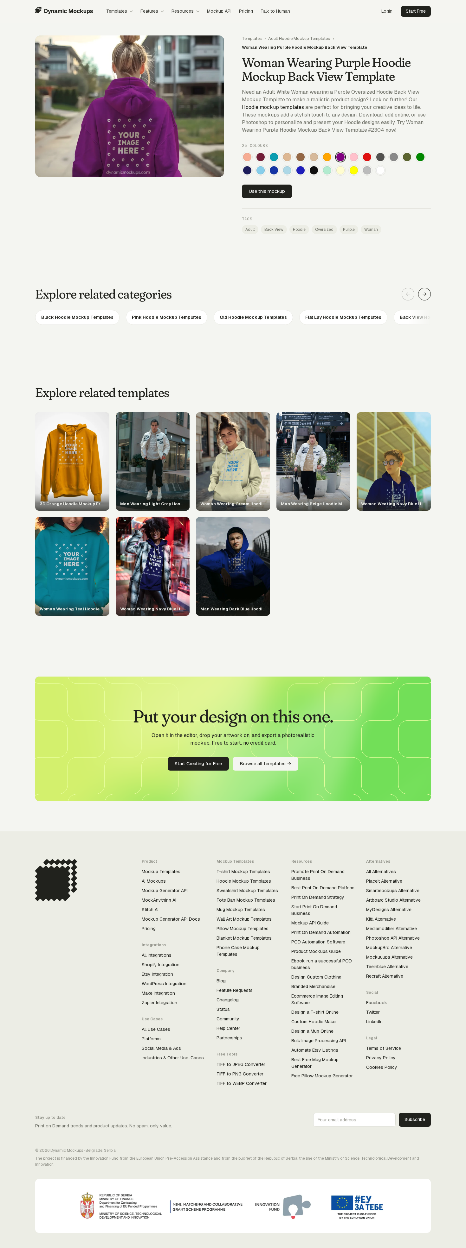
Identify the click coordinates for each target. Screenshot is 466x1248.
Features (149, 11)
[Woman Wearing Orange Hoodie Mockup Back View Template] (327, 157)
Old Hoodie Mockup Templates (253, 317)
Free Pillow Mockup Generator (322, 1076)
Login (386, 11)
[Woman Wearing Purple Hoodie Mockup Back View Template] (340, 157)
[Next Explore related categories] (424, 294)
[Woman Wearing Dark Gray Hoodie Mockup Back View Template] (380, 157)
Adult (250, 229)
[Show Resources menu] (197, 11)
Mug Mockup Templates (241, 909)
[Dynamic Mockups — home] (64, 11)
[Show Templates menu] (131, 11)
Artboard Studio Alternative (393, 900)
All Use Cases (156, 1029)
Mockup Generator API (165, 890)
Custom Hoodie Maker (314, 1021)
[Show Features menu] (162, 11)
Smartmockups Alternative (392, 890)
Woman (371, 229)
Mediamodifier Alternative (391, 928)
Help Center (228, 1028)
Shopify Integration (160, 965)
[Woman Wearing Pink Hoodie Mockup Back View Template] (353, 157)
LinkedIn (374, 1021)
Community (228, 1019)
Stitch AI (150, 909)
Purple (349, 229)
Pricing (246, 11)
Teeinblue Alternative (387, 966)
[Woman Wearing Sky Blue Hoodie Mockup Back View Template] (260, 170)
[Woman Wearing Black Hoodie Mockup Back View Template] (313, 170)
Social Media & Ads (161, 1048)
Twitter (373, 1012)
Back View (273, 229)
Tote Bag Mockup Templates (246, 900)
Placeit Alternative (384, 881)
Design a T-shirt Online (315, 1012)
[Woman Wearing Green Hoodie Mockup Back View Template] (420, 157)
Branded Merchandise (313, 986)
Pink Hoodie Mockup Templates (166, 317)
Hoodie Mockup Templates (244, 881)
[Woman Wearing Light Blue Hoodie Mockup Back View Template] (287, 170)
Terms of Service (383, 1048)
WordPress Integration (164, 983)
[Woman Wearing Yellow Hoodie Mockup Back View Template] (353, 170)
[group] (233, 317)
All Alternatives (381, 871)
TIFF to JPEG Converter (241, 1064)
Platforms (151, 1039)
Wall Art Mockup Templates (244, 919)
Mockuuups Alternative (389, 957)
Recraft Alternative (384, 976)
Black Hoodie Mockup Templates (77, 317)
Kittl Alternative (381, 919)
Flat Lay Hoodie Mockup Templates (343, 317)
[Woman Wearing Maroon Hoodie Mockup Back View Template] (260, 157)
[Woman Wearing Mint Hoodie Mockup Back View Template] (327, 170)
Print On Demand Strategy (317, 897)
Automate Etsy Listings (314, 1050)
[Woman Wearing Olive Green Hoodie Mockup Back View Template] (407, 157)
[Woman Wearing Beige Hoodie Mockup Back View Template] (313, 157)
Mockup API (219, 11)
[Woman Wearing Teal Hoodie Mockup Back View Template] (274, 157)
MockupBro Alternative (389, 947)
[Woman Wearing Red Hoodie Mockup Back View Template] (367, 157)
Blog (221, 981)
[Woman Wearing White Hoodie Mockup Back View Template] (380, 170)
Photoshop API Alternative (393, 938)
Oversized (324, 229)
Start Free (416, 11)
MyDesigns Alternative (388, 909)
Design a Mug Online (312, 1031)
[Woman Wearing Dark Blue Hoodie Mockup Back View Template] (274, 170)
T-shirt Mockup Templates (243, 871)
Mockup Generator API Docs (171, 919)
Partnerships (229, 1038)
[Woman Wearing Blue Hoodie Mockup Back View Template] (300, 170)
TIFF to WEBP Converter (242, 1083)
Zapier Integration (159, 1002)
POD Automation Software (318, 942)
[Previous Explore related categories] (408, 294)
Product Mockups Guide (316, 951)
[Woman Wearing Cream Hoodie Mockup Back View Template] (340, 170)
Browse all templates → (265, 763)
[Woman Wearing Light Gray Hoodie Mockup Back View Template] (367, 170)
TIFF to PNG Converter (240, 1074)
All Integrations (157, 955)
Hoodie (299, 229)
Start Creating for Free (198, 763)
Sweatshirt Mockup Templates (247, 890)
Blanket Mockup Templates (244, 938)
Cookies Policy (381, 1067)
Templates (116, 11)
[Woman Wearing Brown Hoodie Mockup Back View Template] (300, 157)
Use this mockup (267, 191)
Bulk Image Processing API (318, 1040)
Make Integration (158, 993)
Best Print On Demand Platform (322, 888)
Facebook (376, 1002)
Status (223, 1009)
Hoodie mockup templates (273, 107)
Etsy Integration (157, 974)
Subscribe (415, 1119)
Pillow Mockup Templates (243, 928)
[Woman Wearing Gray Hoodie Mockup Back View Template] (393, 157)
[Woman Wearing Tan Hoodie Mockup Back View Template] (287, 157)
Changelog (228, 1000)
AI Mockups (154, 881)
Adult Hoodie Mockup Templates (299, 38)
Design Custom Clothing (316, 977)
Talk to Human (275, 11)
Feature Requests (235, 990)
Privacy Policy (381, 1058)
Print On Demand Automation (321, 932)
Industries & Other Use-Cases (173, 1058)
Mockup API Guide (310, 923)
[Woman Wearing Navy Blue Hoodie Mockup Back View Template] (247, 170)
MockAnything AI (159, 900)
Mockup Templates (161, 871)
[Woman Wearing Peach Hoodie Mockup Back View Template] (247, 157)
